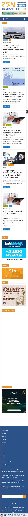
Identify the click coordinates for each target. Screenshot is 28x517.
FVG (10, 39)
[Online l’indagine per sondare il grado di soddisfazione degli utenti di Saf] (14, 33)
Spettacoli (4, 442)
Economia (5, 39)
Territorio (6, 86)
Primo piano (11, 165)
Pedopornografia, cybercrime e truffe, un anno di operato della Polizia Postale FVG (12, 173)
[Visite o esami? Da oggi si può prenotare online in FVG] (14, 199)
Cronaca (5, 165)
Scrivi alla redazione (6, 464)
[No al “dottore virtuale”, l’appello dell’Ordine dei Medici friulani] (14, 118)
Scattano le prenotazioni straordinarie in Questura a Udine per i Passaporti (13, 94)
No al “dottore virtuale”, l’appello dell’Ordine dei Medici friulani (12, 132)
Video (11, 205)
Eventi (3, 456)
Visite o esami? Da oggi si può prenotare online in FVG (13, 213)
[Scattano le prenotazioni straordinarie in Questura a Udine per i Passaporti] (14, 76)
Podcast (4, 453)
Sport (3, 445)
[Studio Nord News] (3, 19)
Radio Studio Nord (6, 462)
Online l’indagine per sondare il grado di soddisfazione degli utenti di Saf (13, 48)
